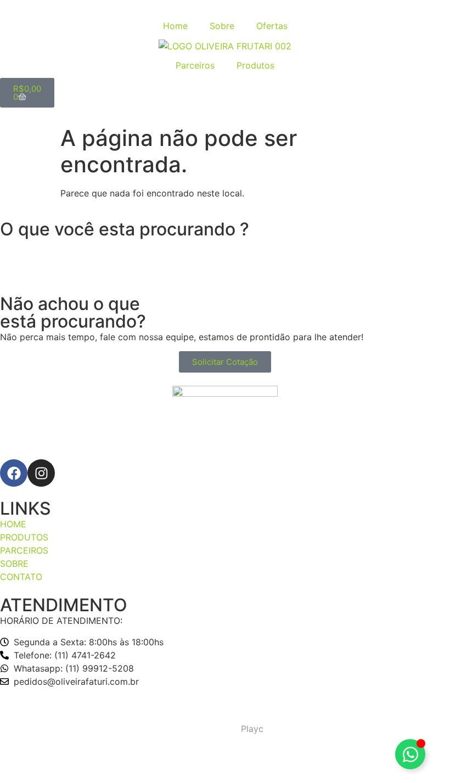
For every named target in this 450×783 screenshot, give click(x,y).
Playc (252, 728)
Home (175, 25)
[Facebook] (13, 473)
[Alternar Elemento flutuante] (410, 754)
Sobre (222, 25)
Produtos (255, 65)
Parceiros (195, 65)
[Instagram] (41, 473)
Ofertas (272, 25)
